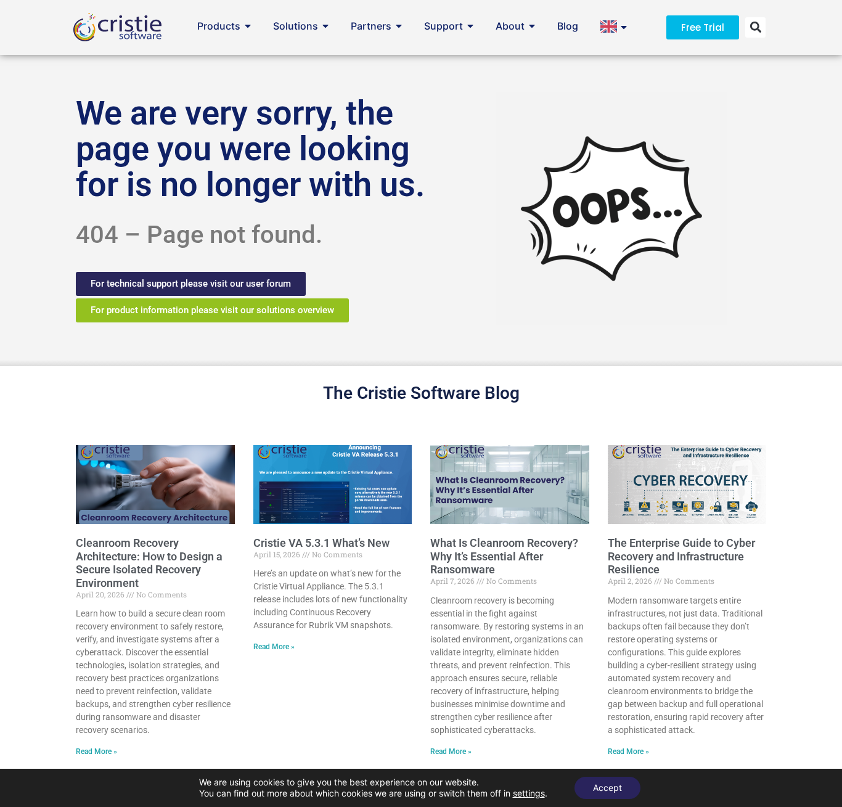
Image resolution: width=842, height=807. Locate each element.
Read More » (96, 751)
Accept (607, 787)
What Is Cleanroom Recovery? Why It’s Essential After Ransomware (504, 556)
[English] (612, 31)
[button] (755, 27)
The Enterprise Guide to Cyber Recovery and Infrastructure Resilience (681, 556)
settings (529, 793)
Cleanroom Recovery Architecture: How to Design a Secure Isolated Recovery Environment (149, 562)
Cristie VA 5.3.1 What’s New (321, 542)
